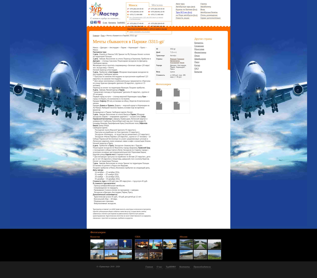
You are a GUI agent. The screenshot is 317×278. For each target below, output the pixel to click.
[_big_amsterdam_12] (159, 96)
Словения (199, 46)
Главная (96, 35)
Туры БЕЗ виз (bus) (184, 12)
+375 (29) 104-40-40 (136, 9)
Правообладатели (202, 266)
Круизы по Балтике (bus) (186, 9)
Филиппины (200, 52)
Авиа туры (180, 3)
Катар (197, 65)
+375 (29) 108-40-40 (136, 26)
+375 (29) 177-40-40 (136, 23)
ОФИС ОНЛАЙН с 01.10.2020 (139, 32)
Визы (202, 9)
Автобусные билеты (209, 12)
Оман (197, 56)
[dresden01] (177, 96)
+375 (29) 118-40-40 (157, 23)
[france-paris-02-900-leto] (177, 109)
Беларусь (198, 43)
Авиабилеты (205, 6)
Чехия (182, 63)
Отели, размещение (208, 15)
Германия (180, 59)
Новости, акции (182, 18)
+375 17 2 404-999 (135, 14)
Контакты (112, 22)
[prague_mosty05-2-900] (159, 109)
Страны (203, 3)
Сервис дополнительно (210, 18)
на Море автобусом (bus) (186, 15)
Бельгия (198, 72)
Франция (173, 59)
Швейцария (200, 59)
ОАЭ (196, 69)
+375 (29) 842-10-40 (136, 12)
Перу (196, 62)
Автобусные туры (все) (185, 6)
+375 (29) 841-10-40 (157, 12)
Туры (103, 35)
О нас (105, 22)
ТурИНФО (121, 22)
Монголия (199, 49)
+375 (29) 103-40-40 (157, 9)
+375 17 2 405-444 (156, 14)
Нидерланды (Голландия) (175, 62)
